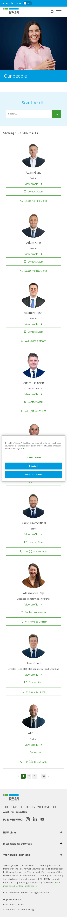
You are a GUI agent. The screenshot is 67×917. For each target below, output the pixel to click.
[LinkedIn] (35, 819)
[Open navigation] (59, 12)
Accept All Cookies (33, 474)
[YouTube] (42, 819)
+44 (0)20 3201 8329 (35, 551)
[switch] (27, 3)
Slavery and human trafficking (18, 909)
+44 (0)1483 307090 (35, 201)
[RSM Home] (11, 11)
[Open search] (52, 12)
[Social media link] (11, 797)
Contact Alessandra (36, 612)
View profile (31, 184)
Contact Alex (36, 682)
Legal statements (12, 899)
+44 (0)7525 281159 (36, 621)
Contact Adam (35, 191)
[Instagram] (28, 819)
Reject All (33, 466)
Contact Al (35, 752)
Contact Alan (36, 542)
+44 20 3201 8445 (36, 691)
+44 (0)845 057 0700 (35, 761)
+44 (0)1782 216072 (36, 341)
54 (43, 776)
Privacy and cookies (13, 904)
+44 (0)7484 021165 (36, 411)
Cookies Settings (33, 457)
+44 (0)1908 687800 (35, 271)
